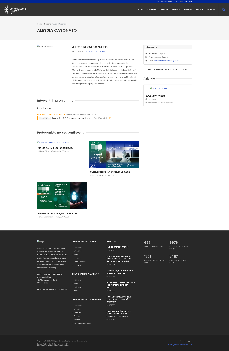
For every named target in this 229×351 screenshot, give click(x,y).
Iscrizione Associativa (82, 323)
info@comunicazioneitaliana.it (180, 345)
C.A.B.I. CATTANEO (96, 51)
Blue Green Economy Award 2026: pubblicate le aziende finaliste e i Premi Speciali (119, 259)
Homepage (78, 247)
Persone (47, 24)
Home (39, 24)
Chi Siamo (78, 251)
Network (77, 287)
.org (190, 1)
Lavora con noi (80, 262)
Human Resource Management (166, 60)
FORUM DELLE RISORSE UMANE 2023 (110, 172)
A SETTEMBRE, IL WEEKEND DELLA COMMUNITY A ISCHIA (120, 272)
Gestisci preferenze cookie (58, 344)
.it (176, 1)
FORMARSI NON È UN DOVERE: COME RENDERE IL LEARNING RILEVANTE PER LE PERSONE (119, 313)
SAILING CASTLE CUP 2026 (118, 247)
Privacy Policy (42, 344)
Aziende (77, 320)
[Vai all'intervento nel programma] (110, 117)
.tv (186, 1)
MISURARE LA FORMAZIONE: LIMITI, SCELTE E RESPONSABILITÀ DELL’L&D (121, 285)
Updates (77, 258)
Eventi (76, 254)
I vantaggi (78, 312)
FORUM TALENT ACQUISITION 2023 (57, 213)
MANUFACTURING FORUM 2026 (51, 114)
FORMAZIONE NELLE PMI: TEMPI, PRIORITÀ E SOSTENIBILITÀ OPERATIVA (119, 299)
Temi (76, 291)
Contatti (77, 265)
